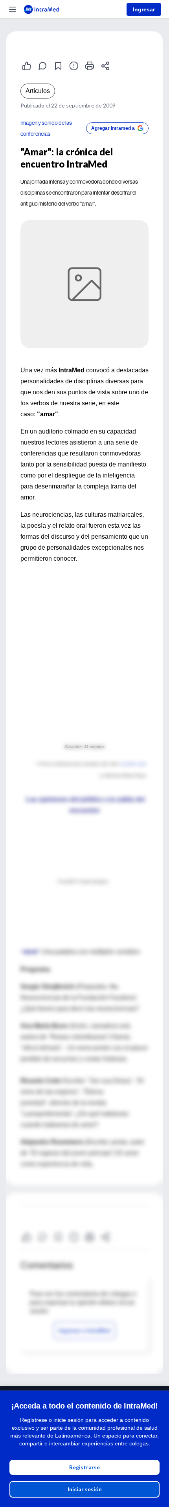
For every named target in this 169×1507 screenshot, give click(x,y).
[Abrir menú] (12, 9)
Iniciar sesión (85, 1489)
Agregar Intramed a (113, 128)
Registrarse (84, 1467)
